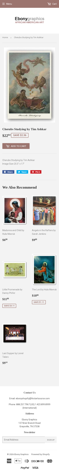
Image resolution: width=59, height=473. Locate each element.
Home (5, 37)
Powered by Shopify (40, 454)
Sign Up (51, 440)
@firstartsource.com (39, 398)
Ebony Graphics (21, 454)
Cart (54, 4)
